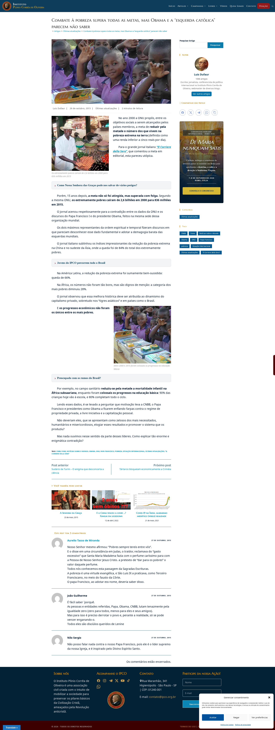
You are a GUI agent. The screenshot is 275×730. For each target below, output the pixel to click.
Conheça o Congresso (201, 191)
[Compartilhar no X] (191, 113)
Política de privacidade (243, 725)
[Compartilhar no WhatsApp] (207, 113)
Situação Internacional (134, 451)
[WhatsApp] (98, 687)
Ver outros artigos (201, 94)
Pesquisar (215, 45)
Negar (236, 717)
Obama (92, 451)
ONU (98, 451)
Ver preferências (260, 717)
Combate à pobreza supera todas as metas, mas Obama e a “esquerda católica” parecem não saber (125, 31)
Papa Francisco (107, 451)
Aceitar (213, 717)
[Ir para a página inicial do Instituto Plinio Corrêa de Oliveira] (116, 700)
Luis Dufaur (59, 108)
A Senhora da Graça (71, 512)
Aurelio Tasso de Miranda (83, 540)
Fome (63, 451)
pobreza (118, 451)
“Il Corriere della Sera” (211, 252)
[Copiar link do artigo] (215, 113)
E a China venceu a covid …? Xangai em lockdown (111, 514)
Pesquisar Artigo (187, 40)
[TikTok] (128, 681)
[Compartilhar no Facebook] (183, 113)
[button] (269, 697)
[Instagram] (104, 681)
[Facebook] (98, 681)
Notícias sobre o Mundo (77, 451)
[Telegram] (110, 681)
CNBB (58, 451)
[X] (116, 681)
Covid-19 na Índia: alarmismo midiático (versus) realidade (151, 514)
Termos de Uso (188, 726)
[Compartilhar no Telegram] (199, 113)
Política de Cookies (227, 725)
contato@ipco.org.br (162, 697)
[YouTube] (122, 681)
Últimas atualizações (106, 108)
